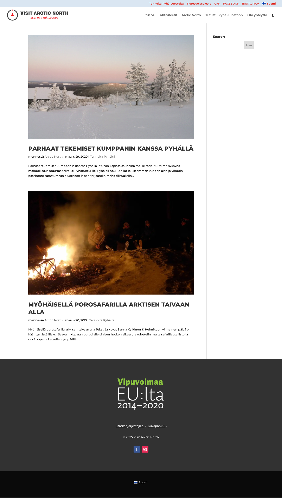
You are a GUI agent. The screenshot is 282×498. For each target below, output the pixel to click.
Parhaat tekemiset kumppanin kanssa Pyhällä (110, 148)
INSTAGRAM (250, 3)
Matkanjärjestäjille (130, 426)
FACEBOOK (231, 3)
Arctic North (191, 15)
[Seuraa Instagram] (145, 449)
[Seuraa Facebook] (137, 449)
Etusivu (149, 15)
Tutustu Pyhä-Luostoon (224, 15)
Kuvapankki (156, 426)
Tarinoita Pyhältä (102, 156)
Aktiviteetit (168, 15)
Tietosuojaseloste (199, 3)
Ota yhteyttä (257, 15)
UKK (217, 3)
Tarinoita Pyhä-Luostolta (166, 3)
